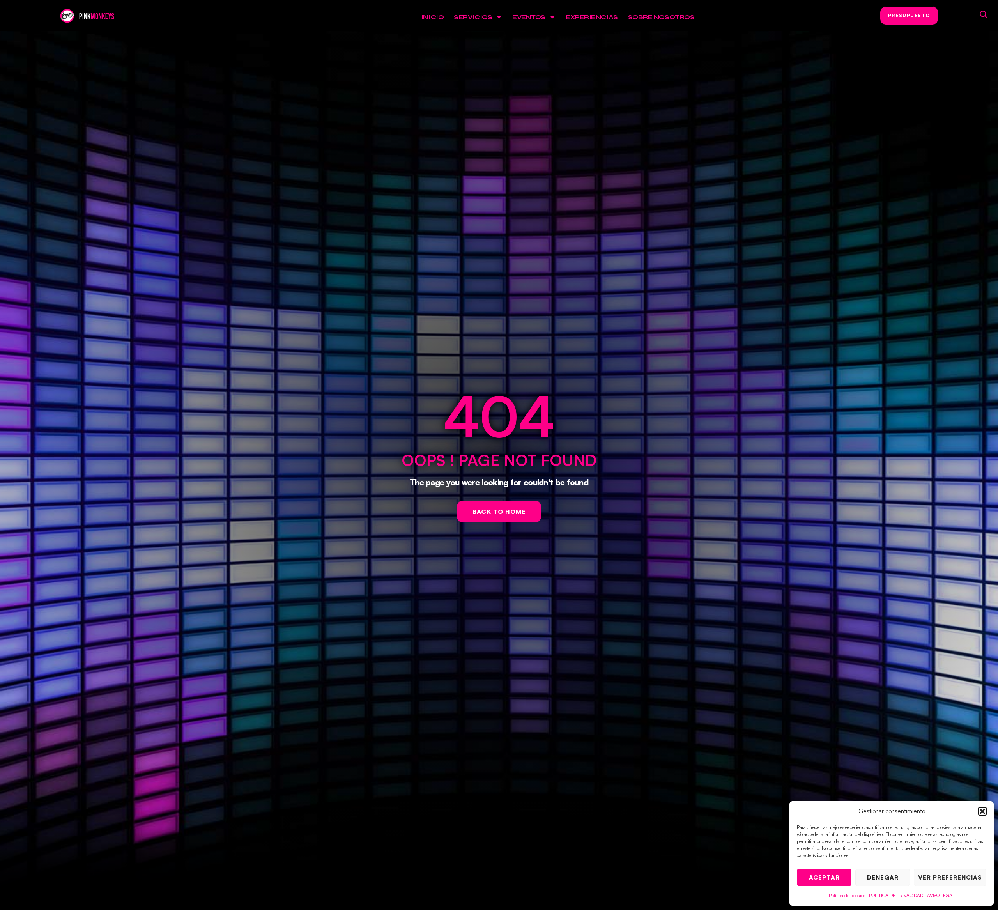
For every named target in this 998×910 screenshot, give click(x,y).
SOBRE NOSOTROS (661, 17)
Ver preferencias (950, 877)
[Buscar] (983, 14)
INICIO (432, 17)
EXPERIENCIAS (592, 17)
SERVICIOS (473, 17)
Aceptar (824, 877)
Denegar (883, 877)
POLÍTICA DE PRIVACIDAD (896, 895)
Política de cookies (847, 895)
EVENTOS (528, 17)
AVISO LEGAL (941, 895)
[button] (982, 811)
